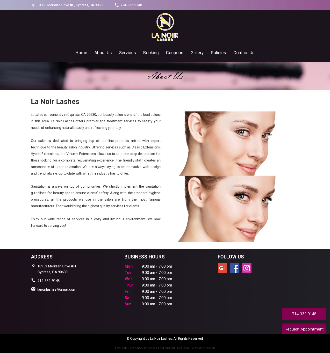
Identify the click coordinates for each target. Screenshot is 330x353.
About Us (103, 52)
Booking (151, 52)
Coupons (174, 52)
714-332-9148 (131, 5)
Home (81, 52)
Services (127, 52)
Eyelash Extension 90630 (196, 348)
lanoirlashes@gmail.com (56, 289)
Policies (218, 52)
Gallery (197, 52)
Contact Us (244, 52)
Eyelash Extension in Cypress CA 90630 (145, 348)
